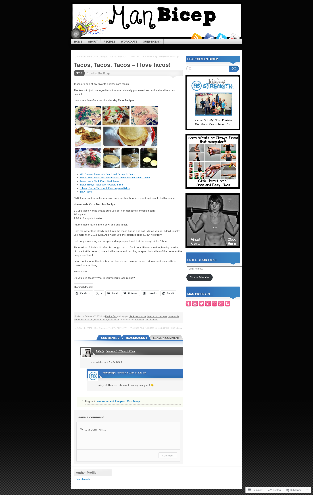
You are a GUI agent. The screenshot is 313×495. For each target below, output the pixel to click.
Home (78, 41)
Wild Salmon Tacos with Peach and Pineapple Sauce (107, 174)
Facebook (208, 37)
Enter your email (202, 260)
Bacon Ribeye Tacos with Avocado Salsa (101, 184)
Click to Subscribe (199, 277)
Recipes (109, 41)
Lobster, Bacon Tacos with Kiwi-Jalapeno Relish (105, 188)
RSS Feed (196, 37)
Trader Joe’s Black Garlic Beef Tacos (99, 181)
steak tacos (113, 319)
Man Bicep (104, 73)
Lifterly (100, 351)
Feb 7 (79, 73)
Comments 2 (110, 337)
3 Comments (151, 319)
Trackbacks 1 (136, 337)
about (93, 41)
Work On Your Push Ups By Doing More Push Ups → (156, 56)
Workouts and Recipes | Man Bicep (118, 401)
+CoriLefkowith (82, 479)
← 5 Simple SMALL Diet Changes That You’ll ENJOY (101, 56)
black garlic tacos (137, 316)
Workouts (129, 41)
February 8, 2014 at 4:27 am (120, 351)
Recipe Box (111, 316)
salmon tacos (100, 319)
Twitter (221, 37)
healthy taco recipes (157, 316)
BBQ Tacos (86, 191)
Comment (168, 455)
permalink (139, 319)
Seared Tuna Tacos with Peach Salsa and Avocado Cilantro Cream (115, 177)
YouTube (234, 37)
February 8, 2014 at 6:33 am (131, 372)
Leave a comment (166, 337)
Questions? (152, 41)
